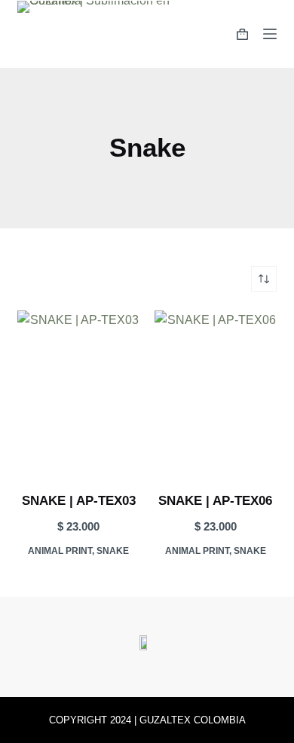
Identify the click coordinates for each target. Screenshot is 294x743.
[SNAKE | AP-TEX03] (78, 391)
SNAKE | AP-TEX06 (215, 501)
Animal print (60, 551)
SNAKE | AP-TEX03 (79, 501)
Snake (112, 551)
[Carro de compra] (242, 34)
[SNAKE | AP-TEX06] (216, 391)
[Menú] (270, 34)
